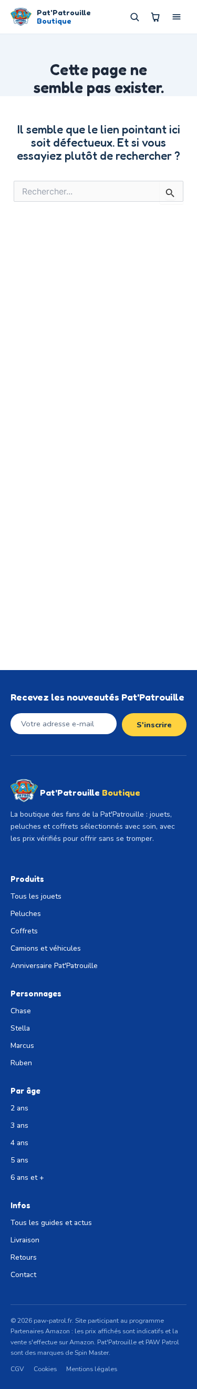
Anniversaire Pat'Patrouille (54, 966)
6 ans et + (27, 1177)
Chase (21, 1011)
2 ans (19, 1108)
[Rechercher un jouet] (134, 17)
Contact (23, 1275)
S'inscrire (154, 724)
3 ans (19, 1125)
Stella (20, 1028)
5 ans (19, 1160)
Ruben (21, 1063)
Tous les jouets (36, 896)
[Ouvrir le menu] (176, 17)
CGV (17, 1368)
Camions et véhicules (46, 948)
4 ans (19, 1143)
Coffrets (24, 931)
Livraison (25, 1240)
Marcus (22, 1046)
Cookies (45, 1368)
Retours (24, 1257)
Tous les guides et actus (51, 1223)
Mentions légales (91, 1368)
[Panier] (155, 17)
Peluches (26, 914)
